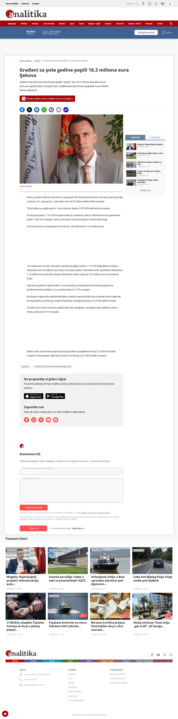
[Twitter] (29, 109)
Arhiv (70, 678)
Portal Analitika (26, 61)
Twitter (156, 3)
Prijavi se (33, 528)
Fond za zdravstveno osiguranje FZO (52, 366)
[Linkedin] (36, 109)
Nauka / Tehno (134, 23)
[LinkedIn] (55, 419)
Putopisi (35, 3)
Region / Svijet (94, 23)
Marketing (72, 687)
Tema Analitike (12, 3)
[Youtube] (48, 419)
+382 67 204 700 (30, 679)
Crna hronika (48, 23)
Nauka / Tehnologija (144, 661)
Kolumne (25, 3)
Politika (24, 23)
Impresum (72, 674)
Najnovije (12, 23)
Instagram (150, 3)
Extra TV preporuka (117, 678)
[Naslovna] (5, 714)
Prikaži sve (145, 190)
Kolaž (81, 23)
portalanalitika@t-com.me (34, 685)
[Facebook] (22, 109)
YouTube (162, 3)
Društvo (35, 23)
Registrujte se (77, 528)
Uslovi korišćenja (75, 691)
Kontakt (71, 683)
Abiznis (62, 23)
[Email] (58, 109)
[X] (41, 419)
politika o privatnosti (89, 512)
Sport (72, 23)
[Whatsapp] (44, 109)
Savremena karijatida (163, 661)
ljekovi (25, 366)
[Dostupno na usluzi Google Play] (55, 396)
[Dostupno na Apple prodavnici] (33, 396)
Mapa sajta (72, 696)
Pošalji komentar (33, 507)
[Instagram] (33, 419)
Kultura (108, 23)
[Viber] (51, 109)
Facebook (143, 3)
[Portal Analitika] (26, 14)
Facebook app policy (76, 700)
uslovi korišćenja (103, 512)
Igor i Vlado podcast (118, 674)
